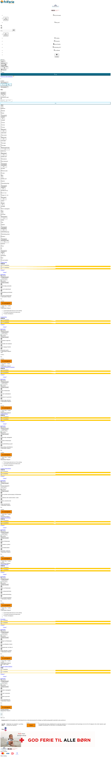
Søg (55, 103)
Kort (9, 84)
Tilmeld (31, 725)
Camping (2, 270)
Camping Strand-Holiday (6, 517)
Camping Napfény (4, 413)
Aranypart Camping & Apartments (8, 367)
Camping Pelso (4, 317)
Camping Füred (4, 262)
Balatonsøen (3, 63)
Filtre (56, 74)
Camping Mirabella (4, 564)
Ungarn (2, 61)
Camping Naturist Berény (6, 468)
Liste (4, 84)
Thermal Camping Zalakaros (6, 666)
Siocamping (3, 619)
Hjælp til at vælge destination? (7, 76)
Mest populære (4, 82)
